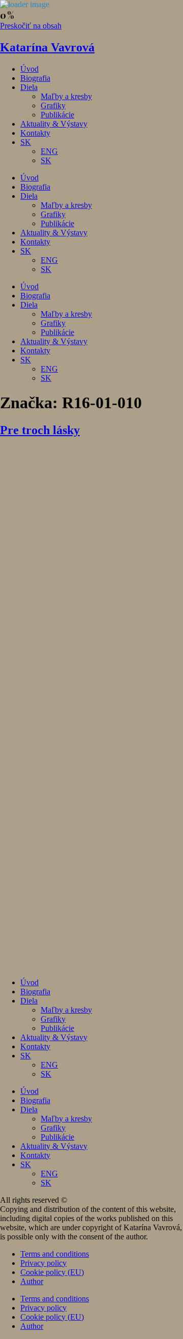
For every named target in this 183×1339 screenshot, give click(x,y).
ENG (49, 151)
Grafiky (53, 105)
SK (25, 142)
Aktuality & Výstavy (53, 123)
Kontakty (35, 133)
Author (31, 1281)
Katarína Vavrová (47, 47)
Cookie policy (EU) (52, 1272)
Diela (29, 87)
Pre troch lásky (40, 430)
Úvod (29, 69)
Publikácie (57, 114)
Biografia (35, 78)
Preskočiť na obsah (31, 25)
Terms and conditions (54, 1254)
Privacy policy (43, 1263)
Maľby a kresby (66, 96)
